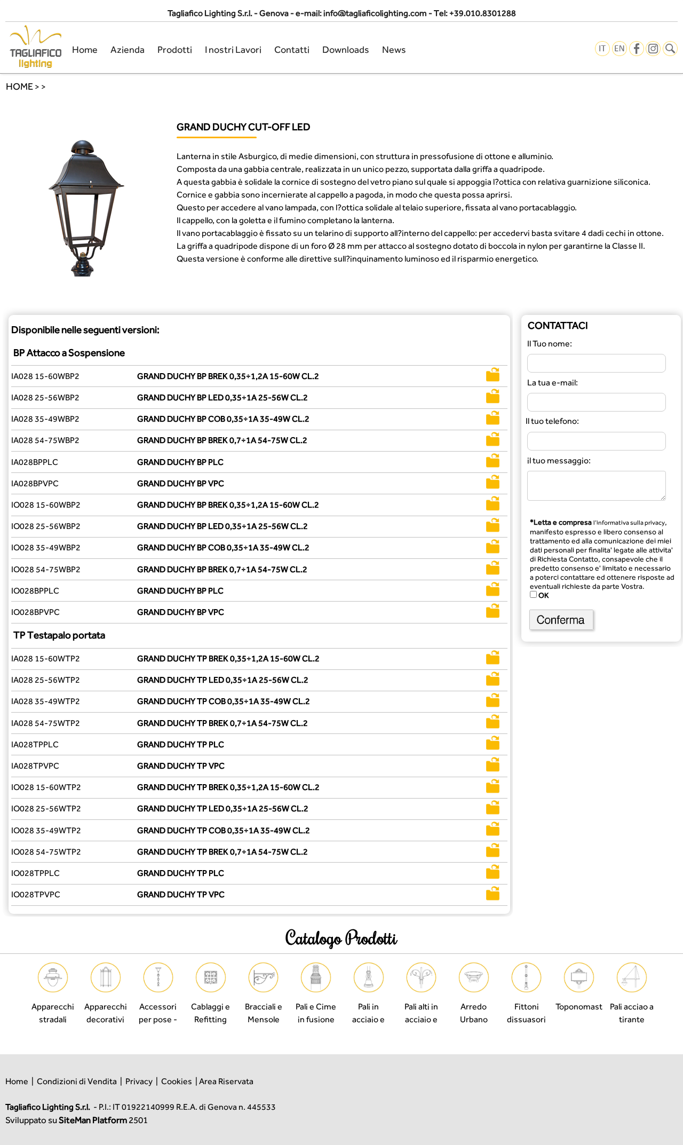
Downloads (345, 49)
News (394, 49)
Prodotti (174, 49)
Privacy (139, 1081)
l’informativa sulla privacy (629, 522)
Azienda (127, 49)
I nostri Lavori (233, 49)
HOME (19, 86)
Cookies (176, 1081)
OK (543, 595)
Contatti (291, 49)
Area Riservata (226, 1081)
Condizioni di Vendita (77, 1081)
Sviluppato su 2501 (76, 1120)
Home (85, 49)
